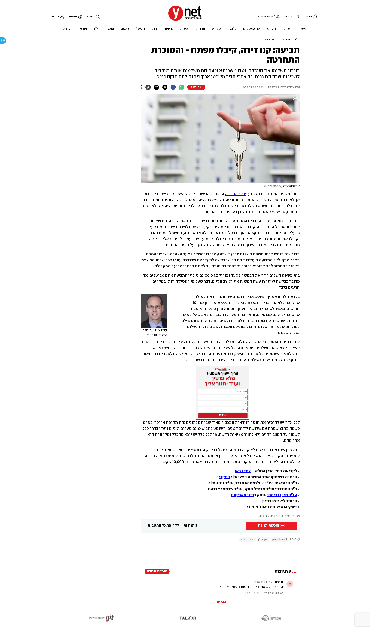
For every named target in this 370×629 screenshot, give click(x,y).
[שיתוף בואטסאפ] (181, 87)
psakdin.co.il (279, 539)
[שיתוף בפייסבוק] (173, 87)
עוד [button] (68, 28)
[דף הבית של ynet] (185, 20)
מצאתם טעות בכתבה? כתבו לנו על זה (279, 516)
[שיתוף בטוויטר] (164, 87)
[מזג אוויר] (277, 18)
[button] (258, 16)
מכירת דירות (247, 539)
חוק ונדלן (263, 539)
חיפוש (90, 16)
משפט (269, 39)
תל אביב (265, 16)
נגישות (73, 16)
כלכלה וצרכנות (289, 39)
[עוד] (141, 87)
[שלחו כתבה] (156, 87)
